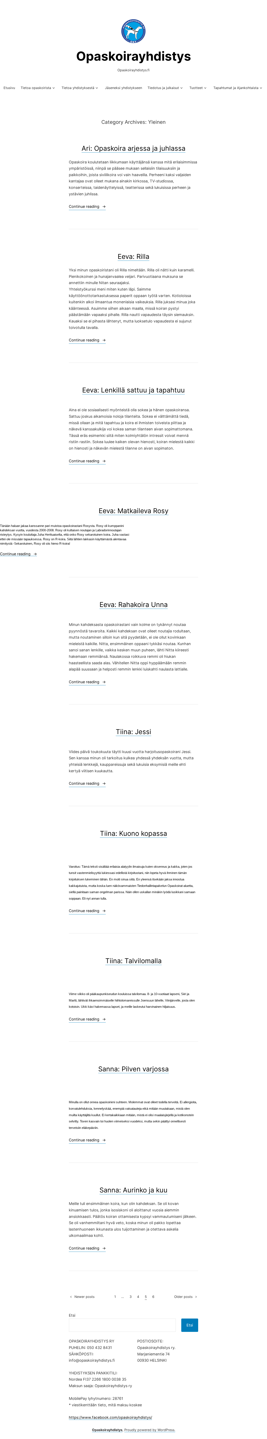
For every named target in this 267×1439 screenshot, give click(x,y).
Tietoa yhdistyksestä (78, 88)
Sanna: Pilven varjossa (133, 1069)
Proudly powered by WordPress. (149, 1430)
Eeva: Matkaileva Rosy (134, 511)
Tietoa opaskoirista (36, 88)
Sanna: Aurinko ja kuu (133, 1190)
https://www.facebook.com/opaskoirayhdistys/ (110, 1417)
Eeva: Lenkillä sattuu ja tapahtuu (133, 390)
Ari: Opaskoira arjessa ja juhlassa (133, 148)
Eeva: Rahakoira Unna (133, 604)
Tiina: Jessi (133, 732)
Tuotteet (196, 88)
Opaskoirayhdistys (133, 56)
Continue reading (87, 207)
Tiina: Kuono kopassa (133, 833)
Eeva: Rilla (133, 256)
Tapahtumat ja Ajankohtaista (235, 88)
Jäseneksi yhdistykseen (123, 88)
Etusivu (9, 88)
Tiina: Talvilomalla (133, 961)
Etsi (72, 1315)
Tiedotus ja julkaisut (163, 88)
